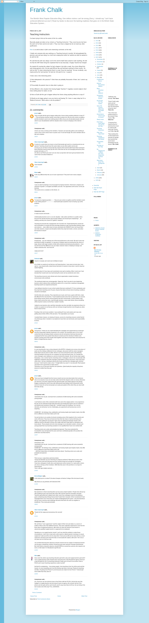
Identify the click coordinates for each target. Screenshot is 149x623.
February (99, 172)
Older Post (84, 596)
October (99, 64)
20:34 (36, 516)
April (98, 167)
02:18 (36, 589)
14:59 (36, 550)
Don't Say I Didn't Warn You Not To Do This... (101, 124)
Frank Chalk (46, 9)
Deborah (36, 258)
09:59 (36, 389)
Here (31, 49)
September (100, 66)
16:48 (36, 574)
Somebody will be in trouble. (100, 97)
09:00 (36, 177)
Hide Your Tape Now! (100, 133)
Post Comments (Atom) (43, 599)
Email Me (96, 185)
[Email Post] (49, 104)
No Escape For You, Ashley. (100, 102)
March (99, 170)
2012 (97, 45)
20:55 (36, 157)
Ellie (35, 555)
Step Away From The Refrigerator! (101, 162)
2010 (97, 50)
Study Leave (100, 119)
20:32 (36, 323)
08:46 (36, 370)
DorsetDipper (38, 476)
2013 (97, 43)
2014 (97, 40)
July (98, 72)
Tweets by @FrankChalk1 (101, 33)
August (99, 70)
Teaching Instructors (100, 129)
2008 (97, 55)
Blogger (78, 610)
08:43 (36, 341)
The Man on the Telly (100, 146)
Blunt (36, 172)
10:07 (36, 435)
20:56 (36, 167)
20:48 (36, 470)
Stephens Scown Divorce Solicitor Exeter (100, 229)
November (100, 61)
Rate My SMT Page (99, 192)
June (98, 75)
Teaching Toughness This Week (100, 138)
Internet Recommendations (101, 85)
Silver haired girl (39, 142)
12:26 (36, 123)
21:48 (36, 484)
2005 (97, 180)
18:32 (36, 504)
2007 (97, 57)
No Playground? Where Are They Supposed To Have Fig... (101, 154)
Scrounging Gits (100, 142)
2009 (97, 52)
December (100, 59)
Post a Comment (37, 592)
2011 (97, 48)
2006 (97, 178)
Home (59, 596)
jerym (36, 113)
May (98, 77)
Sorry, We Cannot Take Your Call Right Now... (100, 109)
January (99, 175)
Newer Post (33, 596)
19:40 (36, 233)
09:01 (36, 192)
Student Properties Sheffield (98, 234)
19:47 (36, 253)
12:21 (36, 205)
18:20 (36, 136)
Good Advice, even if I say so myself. (101, 115)
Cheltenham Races (100, 80)
